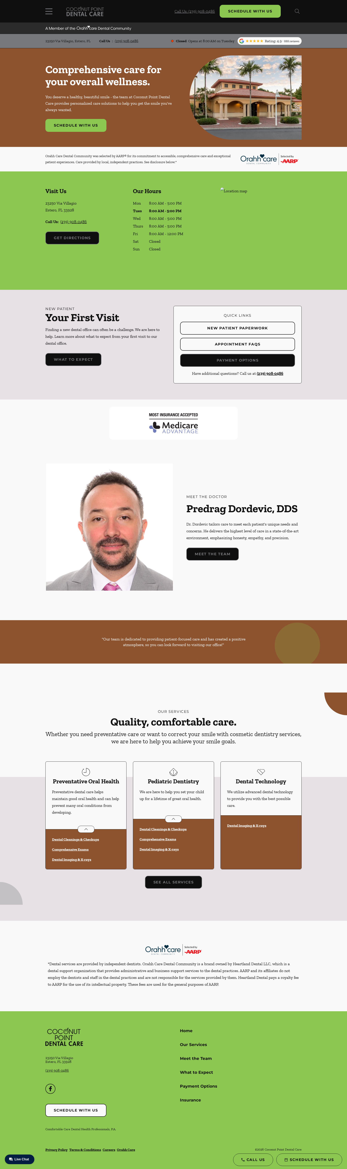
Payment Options (238, 360)
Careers (109, 1149)
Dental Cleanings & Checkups (75, 839)
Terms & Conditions (85, 1149)
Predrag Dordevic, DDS (242, 508)
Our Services (193, 1044)
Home (186, 1030)
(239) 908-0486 (126, 41)
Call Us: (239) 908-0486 (195, 11)
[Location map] (261, 230)
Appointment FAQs (237, 344)
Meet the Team (212, 554)
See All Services (173, 882)
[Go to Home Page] (85, 11)
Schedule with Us (250, 11)
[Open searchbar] (297, 11)
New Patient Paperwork (237, 328)
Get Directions (72, 238)
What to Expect (73, 359)
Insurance (190, 1100)
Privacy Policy (56, 1149)
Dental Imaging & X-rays (71, 859)
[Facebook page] (50, 1089)
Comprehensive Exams (70, 849)
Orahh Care (126, 1149)
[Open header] (49, 11)
